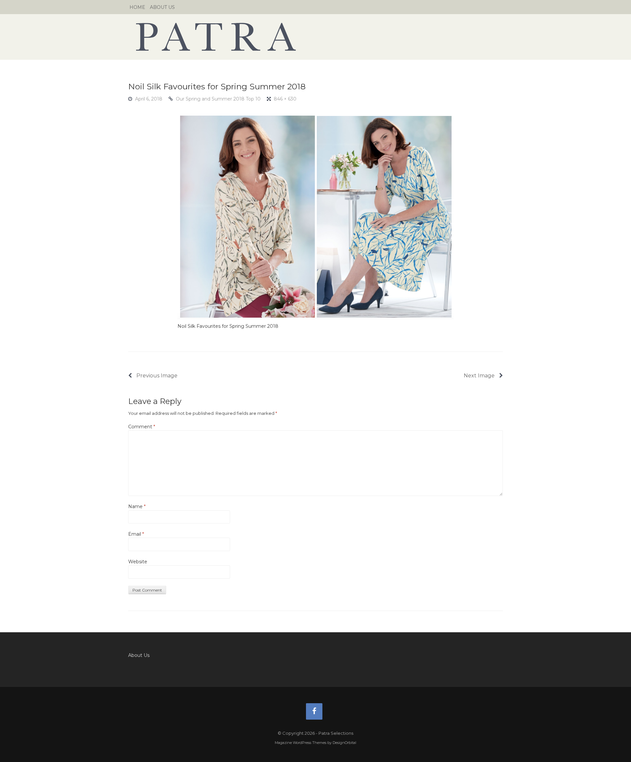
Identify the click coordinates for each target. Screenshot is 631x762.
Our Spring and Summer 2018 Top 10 (218, 99)
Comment (141, 427)
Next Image (480, 375)
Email (136, 534)
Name (137, 506)
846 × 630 (285, 99)
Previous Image (156, 375)
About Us (162, 7)
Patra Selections (315, 36)
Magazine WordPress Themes (300, 742)
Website (137, 562)
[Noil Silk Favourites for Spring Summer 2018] (315, 216)
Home (137, 7)
